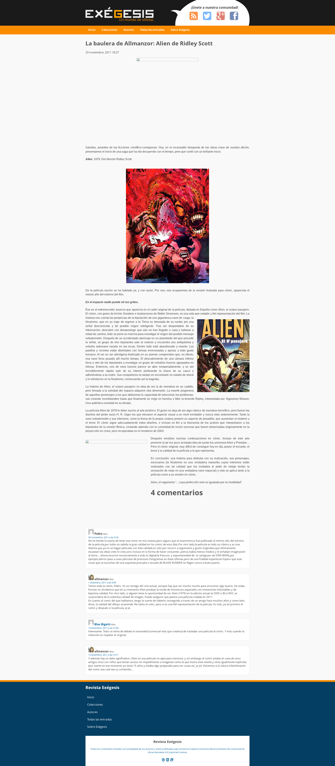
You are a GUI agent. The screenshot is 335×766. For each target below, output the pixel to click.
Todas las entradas (152, 29)
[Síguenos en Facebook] (234, 16)
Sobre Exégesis (180, 29)
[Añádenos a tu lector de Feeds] (193, 16)
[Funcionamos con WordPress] (163, 759)
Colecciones (109, 29)
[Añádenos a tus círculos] (220, 16)
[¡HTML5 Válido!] (167, 759)
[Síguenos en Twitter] (207, 16)
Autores (129, 29)
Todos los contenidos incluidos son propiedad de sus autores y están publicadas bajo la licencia (139, 748)
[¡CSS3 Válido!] (171, 759)
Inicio (91, 29)
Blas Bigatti (102, 624)
